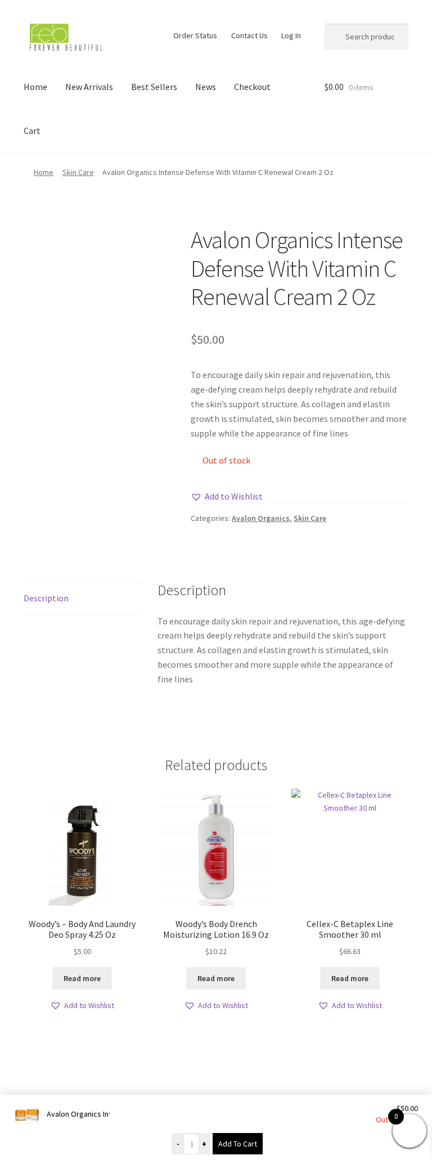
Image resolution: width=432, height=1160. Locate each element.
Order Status (195, 35)
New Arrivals (89, 86)
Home (35, 86)
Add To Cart (237, 1144)
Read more (82, 978)
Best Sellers (154, 86)
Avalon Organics (261, 518)
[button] (227, 496)
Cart (32, 130)
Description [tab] (46, 598)
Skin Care (78, 172)
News (205, 86)
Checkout (252, 86)
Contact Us (249, 35)
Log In (291, 35)
